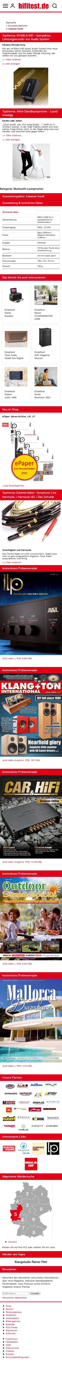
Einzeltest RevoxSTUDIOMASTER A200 (43, 314)
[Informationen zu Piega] (23, 1118)
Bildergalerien (13, 1321)
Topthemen (11, 1330)
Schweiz (12, 1241)
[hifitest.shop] (31, 1169)
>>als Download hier (13, 485)
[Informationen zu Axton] (36, 1085)
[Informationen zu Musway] (49, 1109)
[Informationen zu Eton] (51, 1094)
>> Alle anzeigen (11, 63)
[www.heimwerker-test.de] (38, 1153)
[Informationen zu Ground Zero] (23, 1102)
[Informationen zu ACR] (10, 1086)
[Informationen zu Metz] (35, 1110)
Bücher (9, 1309)
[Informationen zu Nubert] (9, 1119)
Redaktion (11, 1315)
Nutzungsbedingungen (17, 1357)
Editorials (11, 1333)
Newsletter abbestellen (14, 1297)
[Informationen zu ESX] (38, 1095)
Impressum (12, 1338)
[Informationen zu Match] (20, 1109)
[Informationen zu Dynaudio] (11, 1093)
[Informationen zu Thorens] (10, 1126)
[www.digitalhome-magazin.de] (9, 1153)
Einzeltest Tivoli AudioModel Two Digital (14, 355)
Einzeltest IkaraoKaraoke (10, 312)
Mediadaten (12, 1341)
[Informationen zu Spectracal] (53, 1118)
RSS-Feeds (11, 1327)
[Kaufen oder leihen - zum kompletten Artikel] (31, 162)
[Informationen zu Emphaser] (25, 1094)
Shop (8, 1306)
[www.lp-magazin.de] (53, 1153)
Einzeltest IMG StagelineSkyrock (42, 355)
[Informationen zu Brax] (51, 1085)
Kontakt (10, 1354)
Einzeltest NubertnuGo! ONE (11, 394)
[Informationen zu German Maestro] (9, 1103)
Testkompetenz (14, 1312)
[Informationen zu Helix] (38, 1103)
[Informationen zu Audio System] (22, 1086)
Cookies (10, 1351)
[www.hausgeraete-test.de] (23, 1153)
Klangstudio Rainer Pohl (31, 1262)
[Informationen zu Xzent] (37, 1126)
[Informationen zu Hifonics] (53, 1102)
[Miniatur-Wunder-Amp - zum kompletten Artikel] (31, 87)
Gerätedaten (12, 1318)
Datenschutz (12, 1348)
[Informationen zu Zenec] (52, 1126)
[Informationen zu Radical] (38, 1119)
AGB (8, 1344)
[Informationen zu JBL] (9, 1111)
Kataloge (10, 1324)
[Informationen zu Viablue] (23, 1128)
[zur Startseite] (34, 5)
